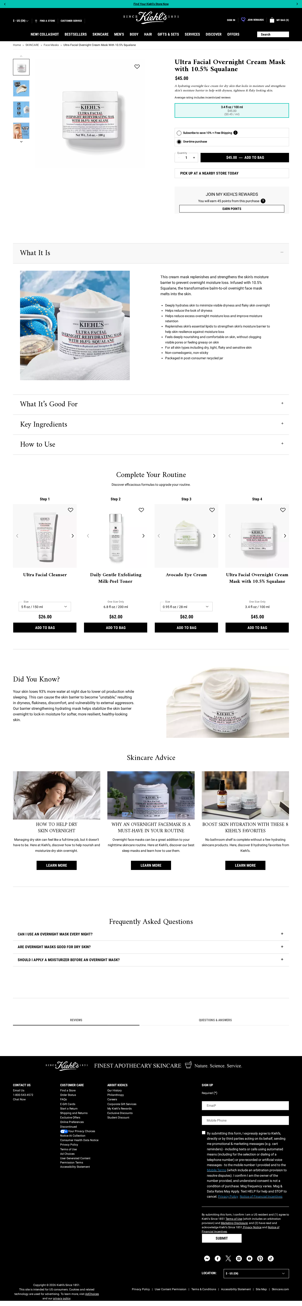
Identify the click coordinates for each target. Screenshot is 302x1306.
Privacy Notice (251, 1227)
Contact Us (22, 1085)
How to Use (37, 444)
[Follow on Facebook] (217, 1258)
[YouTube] (249, 1258)
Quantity (182, 153)
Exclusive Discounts (120, 1113)
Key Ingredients (43, 424)
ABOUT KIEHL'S (117, 1085)
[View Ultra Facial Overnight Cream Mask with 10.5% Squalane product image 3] (21, 110)
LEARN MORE (56, 865)
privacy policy (61, 1298)
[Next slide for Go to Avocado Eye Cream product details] (214, 536)
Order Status (68, 1095)
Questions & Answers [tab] (215, 1020)
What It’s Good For (49, 404)
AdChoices (92, 1294)
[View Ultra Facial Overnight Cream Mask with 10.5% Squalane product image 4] (21, 131)
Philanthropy (115, 1095)
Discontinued (68, 1126)
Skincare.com (280, 1289)
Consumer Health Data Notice (79, 1140)
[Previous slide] (5, 4)
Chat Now (19, 1099)
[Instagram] (239, 1258)
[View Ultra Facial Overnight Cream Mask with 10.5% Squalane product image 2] (21, 88)
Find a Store (68, 1090)
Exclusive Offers (70, 1117)
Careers (112, 1099)
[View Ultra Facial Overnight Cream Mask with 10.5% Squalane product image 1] (21, 67)
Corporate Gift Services (121, 1104)
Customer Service (71, 20)
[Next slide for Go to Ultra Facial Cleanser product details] (73, 536)
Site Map (261, 1289)
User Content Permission (170, 1289)
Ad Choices (67, 1153)
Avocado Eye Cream (186, 575)
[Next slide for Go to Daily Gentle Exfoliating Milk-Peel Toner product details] (143, 536)
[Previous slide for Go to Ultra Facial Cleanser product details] (17, 536)
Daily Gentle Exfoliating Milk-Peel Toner (115, 578)
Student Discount (118, 1117)
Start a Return (69, 1108)
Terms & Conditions (203, 1289)
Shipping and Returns (74, 1113)
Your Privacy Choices (81, 1131)
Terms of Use (68, 1149)
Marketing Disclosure (234, 1223)
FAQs (63, 1099)
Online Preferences (72, 1122)
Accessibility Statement (75, 1166)
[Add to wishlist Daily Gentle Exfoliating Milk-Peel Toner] (141, 510)
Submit (222, 1238)
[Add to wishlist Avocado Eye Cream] (212, 510)
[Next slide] (297, 4)
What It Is (35, 253)
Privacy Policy (69, 1144)
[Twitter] (228, 1258)
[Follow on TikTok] (270, 1258)
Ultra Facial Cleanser (45, 575)
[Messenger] (207, 1258)
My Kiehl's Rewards (119, 1108)
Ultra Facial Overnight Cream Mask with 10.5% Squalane (257, 578)
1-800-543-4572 (23, 1095)
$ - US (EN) (19, 20)
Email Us (18, 1090)
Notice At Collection (72, 1135)
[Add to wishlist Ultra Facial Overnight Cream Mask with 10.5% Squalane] (137, 67)
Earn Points (231, 209)
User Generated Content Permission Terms (75, 1160)
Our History (114, 1090)
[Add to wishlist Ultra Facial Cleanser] (70, 510)
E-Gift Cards (67, 1104)
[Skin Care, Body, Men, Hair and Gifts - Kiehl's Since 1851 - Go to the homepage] (151, 18)
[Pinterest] (260, 1258)
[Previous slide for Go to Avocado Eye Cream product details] (158, 536)
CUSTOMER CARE (72, 1085)
